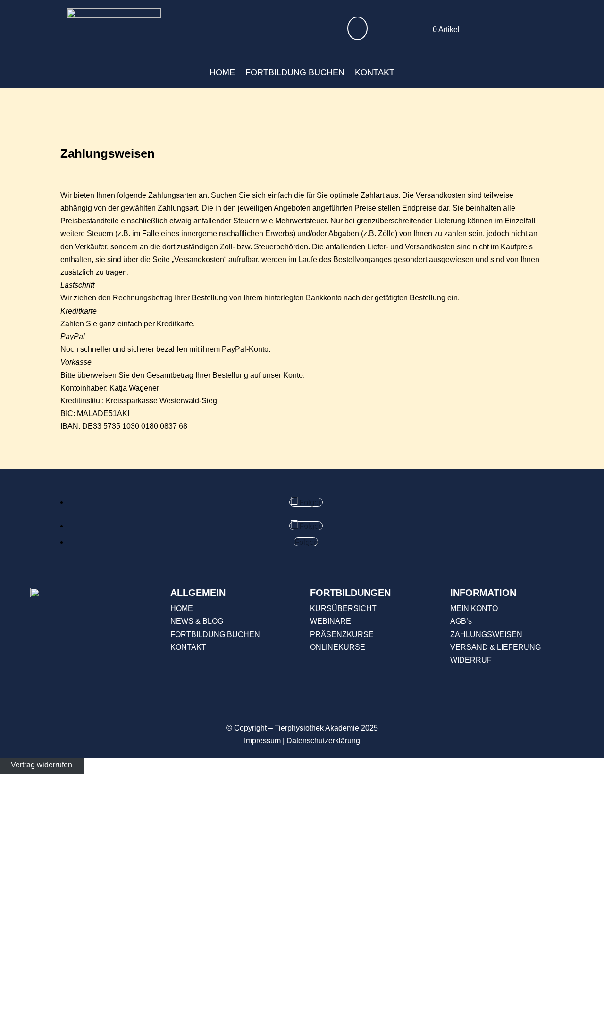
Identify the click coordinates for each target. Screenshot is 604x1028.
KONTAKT (374, 72)
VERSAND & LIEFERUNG (495, 647)
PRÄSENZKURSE (342, 634)
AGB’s (461, 621)
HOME (222, 72)
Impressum (262, 741)
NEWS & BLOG (196, 621)
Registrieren (64, 1008)
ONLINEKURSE (337, 647)
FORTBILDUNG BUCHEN (294, 72)
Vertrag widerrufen (41, 765)
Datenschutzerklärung (323, 741)
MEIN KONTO (474, 608)
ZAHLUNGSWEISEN (486, 634)
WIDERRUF (471, 660)
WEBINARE (330, 621)
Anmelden (103, 1008)
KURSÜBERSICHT (343, 608)
